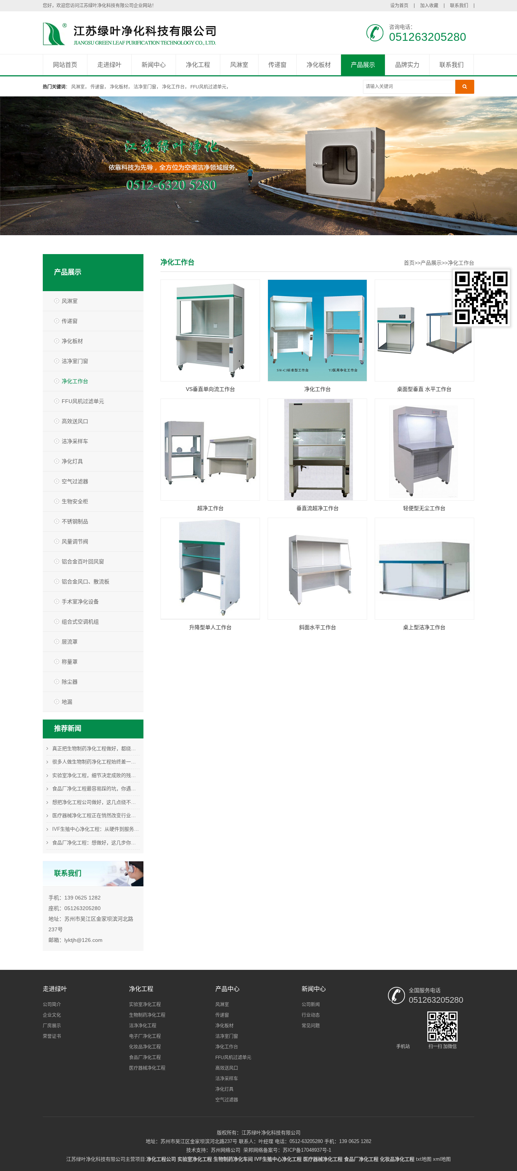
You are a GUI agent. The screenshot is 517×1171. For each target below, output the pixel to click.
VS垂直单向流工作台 (210, 389)
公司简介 (52, 1004)
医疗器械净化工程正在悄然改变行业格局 (96, 815)
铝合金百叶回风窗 (83, 561)
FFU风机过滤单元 (208, 87)
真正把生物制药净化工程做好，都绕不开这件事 (96, 748)
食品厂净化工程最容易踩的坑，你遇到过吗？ (96, 788)
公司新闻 (311, 1004)
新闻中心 (154, 65)
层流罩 (70, 642)
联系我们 (459, 5)
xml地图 (442, 1159)
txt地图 (423, 1159)
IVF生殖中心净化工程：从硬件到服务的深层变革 (96, 829)
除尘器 (70, 682)
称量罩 (70, 662)
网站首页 (65, 65)
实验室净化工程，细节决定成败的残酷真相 (96, 775)
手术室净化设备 (80, 602)
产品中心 (227, 989)
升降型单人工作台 (210, 627)
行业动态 (311, 1015)
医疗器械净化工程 (147, 1068)
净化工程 (198, 65)
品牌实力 (407, 65)
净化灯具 (72, 461)
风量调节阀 (75, 541)
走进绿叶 (109, 65)
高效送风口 (75, 421)
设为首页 (399, 5)
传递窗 (277, 65)
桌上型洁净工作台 (424, 627)
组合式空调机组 (80, 622)
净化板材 (319, 65)
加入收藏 (429, 5)
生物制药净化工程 (147, 1015)
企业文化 (52, 1015)
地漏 (67, 702)
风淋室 (239, 65)
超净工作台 (210, 508)
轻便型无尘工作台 (424, 508)
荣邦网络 (253, 1150)
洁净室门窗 (145, 87)
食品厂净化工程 (145, 1057)
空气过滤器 (75, 481)
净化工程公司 (161, 1159)
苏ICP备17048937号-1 (307, 1150)
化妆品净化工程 (145, 1047)
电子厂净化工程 (145, 1036)
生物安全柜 (75, 501)
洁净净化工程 (142, 1025)
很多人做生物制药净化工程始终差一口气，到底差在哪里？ (96, 762)
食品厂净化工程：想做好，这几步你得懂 (96, 842)
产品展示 (363, 65)
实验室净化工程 (145, 1004)
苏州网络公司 (225, 1150)
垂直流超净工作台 (317, 508)
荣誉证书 (52, 1036)
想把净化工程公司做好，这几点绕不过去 (96, 802)
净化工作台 (173, 87)
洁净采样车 (75, 441)
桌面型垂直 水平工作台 (424, 389)
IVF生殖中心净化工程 (278, 1159)
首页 (409, 263)
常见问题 (311, 1025)
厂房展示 (52, 1025)
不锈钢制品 (75, 521)
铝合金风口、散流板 (85, 582)
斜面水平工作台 (317, 627)
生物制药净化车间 (233, 1159)
